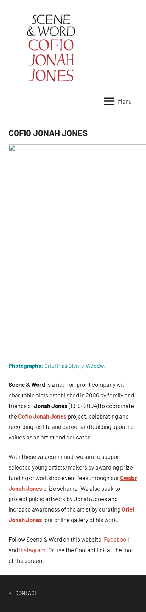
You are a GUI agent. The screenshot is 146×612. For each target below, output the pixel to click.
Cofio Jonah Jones (42, 416)
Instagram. (33, 549)
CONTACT (26, 593)
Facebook (116, 539)
